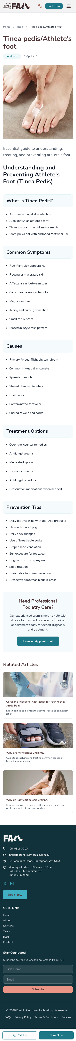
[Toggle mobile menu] (68, 6)
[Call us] (40, 6)
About (7, 920)
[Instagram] (12, 883)
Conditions (12, 56)
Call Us (22, 1035)
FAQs (8, 1017)
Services (8, 926)
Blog (20, 27)
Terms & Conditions (46, 1017)
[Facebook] (5, 883)
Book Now (54, 6)
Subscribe (38, 989)
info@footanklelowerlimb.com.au (29, 855)
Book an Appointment (38, 641)
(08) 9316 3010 (18, 848)
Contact (8, 942)
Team (6, 931)
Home (6, 27)
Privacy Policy (23, 1017)
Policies (66, 1017)
